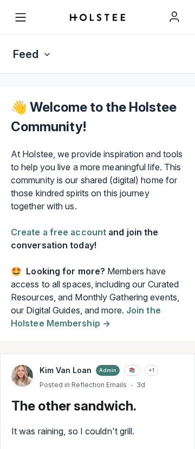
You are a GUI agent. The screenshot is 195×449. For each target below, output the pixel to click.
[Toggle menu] (20, 17)
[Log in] (174, 16)
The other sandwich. (73, 406)
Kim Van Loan (66, 370)
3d (140, 385)
